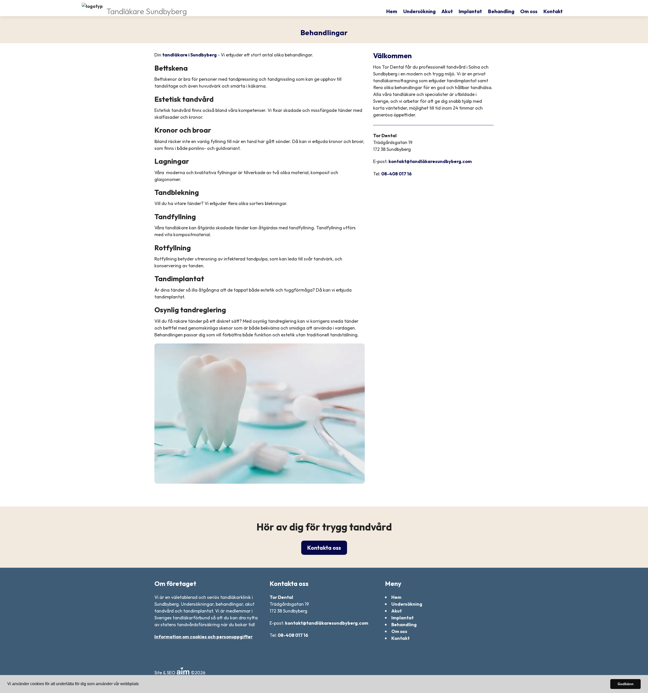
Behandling (501, 11)
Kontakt (553, 11)
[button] (140, 684)
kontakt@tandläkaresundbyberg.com (430, 161)
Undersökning (419, 11)
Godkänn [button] (626, 684)
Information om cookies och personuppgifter (203, 637)
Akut (447, 11)
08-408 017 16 (396, 174)
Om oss (528, 11)
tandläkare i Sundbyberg (189, 55)
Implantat (470, 11)
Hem (391, 11)
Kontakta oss (324, 547)
